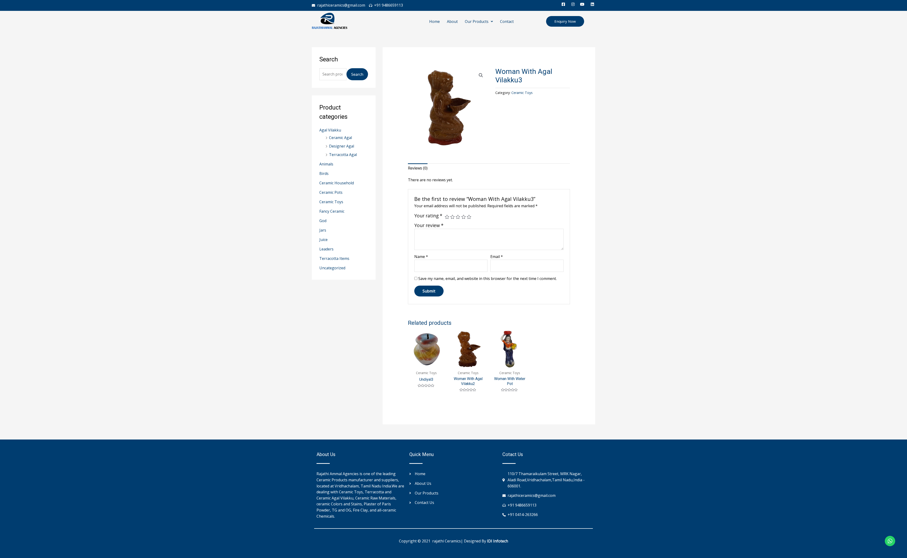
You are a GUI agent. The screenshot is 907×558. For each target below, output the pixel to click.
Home (434, 21)
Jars (322, 230)
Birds (324, 173)
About (452, 21)
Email (496, 256)
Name (421, 256)
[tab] (418, 168)
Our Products (476, 21)
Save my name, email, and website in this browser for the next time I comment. (487, 278)
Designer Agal (341, 146)
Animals (326, 164)
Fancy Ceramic (331, 211)
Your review (429, 225)
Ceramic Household (336, 183)
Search (357, 74)
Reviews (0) (418, 168)
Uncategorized (332, 268)
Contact (507, 21)
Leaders (326, 249)
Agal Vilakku (330, 130)
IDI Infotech (497, 541)
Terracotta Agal (343, 154)
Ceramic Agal (340, 137)
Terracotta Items (334, 258)
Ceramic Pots (330, 192)
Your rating (428, 216)
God (322, 220)
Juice (323, 239)
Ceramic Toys (331, 201)
